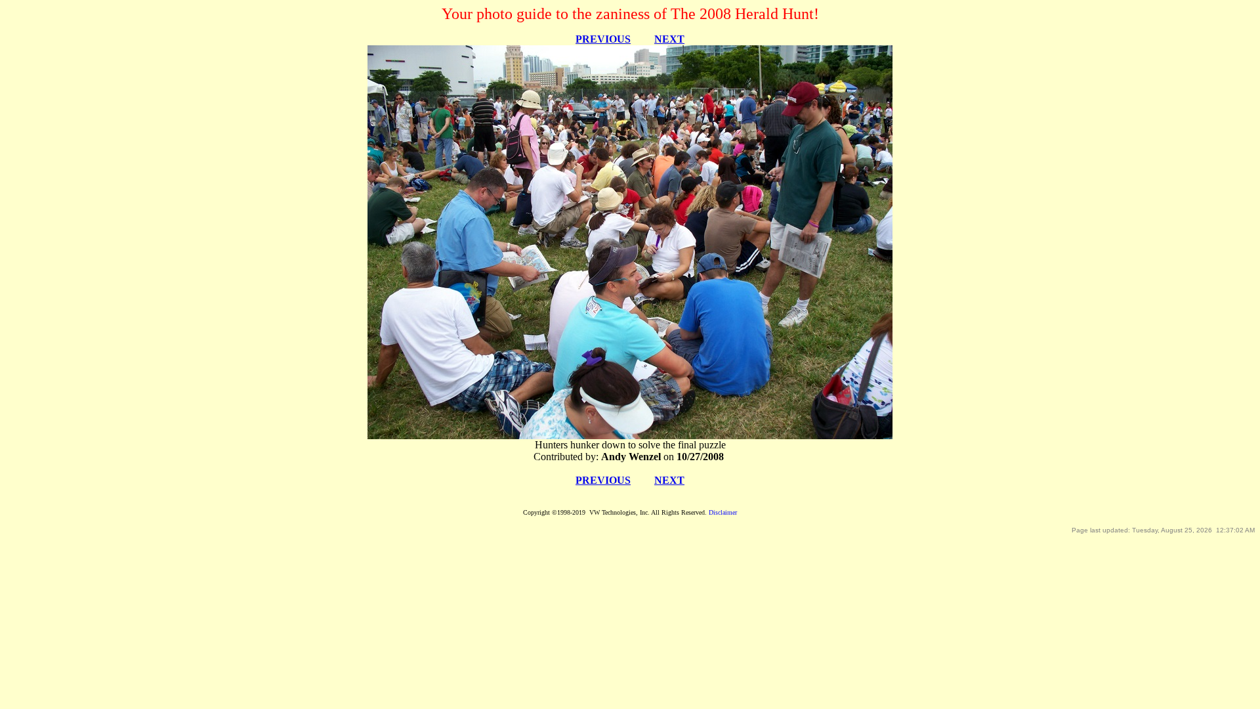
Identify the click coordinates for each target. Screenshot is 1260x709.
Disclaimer (723, 512)
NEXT (669, 39)
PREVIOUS (603, 39)
